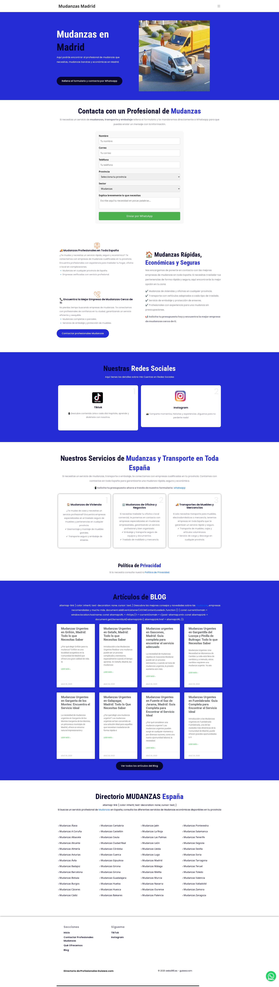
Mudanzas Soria (192, 854)
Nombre (103, 136)
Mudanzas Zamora (194, 889)
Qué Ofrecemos (73, 945)
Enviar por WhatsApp (140, 216)
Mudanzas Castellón (112, 831)
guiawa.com (186, 970)
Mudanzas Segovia (194, 843)
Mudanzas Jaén (150, 825)
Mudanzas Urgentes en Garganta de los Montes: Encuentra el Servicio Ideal (75, 702)
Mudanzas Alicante (69, 843)
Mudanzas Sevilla (193, 848)
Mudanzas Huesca (111, 889)
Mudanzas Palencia (152, 895)
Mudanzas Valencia (194, 877)
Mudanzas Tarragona (195, 860)
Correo (103, 148)
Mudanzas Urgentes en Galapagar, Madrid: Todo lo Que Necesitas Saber (117, 702)
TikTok (115, 932)
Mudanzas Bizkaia (69, 877)
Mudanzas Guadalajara (113, 877)
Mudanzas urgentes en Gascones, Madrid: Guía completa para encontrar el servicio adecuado (160, 638)
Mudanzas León (151, 843)
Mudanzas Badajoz (69, 866)
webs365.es (171, 970)
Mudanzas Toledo (193, 872)
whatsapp (179, 488)
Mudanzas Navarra (152, 883)
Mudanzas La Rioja (152, 831)
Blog (66, 950)
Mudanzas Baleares (111, 895)
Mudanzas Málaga (152, 866)
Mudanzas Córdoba (111, 848)
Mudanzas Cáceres (69, 889)
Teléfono (104, 160)
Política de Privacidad (157, 572)
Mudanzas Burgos (69, 883)
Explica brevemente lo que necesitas (120, 195)
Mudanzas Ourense (153, 889)
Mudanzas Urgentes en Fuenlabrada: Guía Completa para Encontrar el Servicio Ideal (203, 704)
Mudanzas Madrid (152, 860)
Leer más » (66, 669)
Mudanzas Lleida (151, 848)
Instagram (117, 937)
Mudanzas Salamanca (196, 831)
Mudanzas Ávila (68, 860)
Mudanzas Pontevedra (196, 825)
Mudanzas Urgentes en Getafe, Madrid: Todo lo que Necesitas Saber (117, 634)
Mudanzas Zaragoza (195, 895)
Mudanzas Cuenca (111, 854)
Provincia (104, 171)
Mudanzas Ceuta (110, 837)
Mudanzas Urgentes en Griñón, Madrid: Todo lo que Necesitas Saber (74, 634)
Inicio (67, 932)
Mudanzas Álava (68, 825)
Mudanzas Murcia (152, 877)
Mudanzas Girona (110, 866)
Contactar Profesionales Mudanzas (78, 939)
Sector (102, 183)
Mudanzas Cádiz (68, 895)
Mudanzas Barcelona (71, 872)
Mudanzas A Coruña (70, 831)
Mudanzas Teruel (193, 866)
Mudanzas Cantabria (112, 825)
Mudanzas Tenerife (194, 837)
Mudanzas (104, 809)
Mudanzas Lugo (151, 854)
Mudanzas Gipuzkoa (112, 860)
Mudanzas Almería (69, 848)
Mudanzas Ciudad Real (113, 843)
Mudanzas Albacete (70, 837)
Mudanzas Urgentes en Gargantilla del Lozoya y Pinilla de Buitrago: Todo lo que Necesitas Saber (203, 636)
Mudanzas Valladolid (195, 883)
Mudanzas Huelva (110, 883)
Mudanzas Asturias (70, 854)
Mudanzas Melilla (151, 872)
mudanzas (202, 605)
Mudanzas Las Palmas (154, 837)
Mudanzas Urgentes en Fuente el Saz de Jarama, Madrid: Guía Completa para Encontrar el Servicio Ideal (160, 706)
